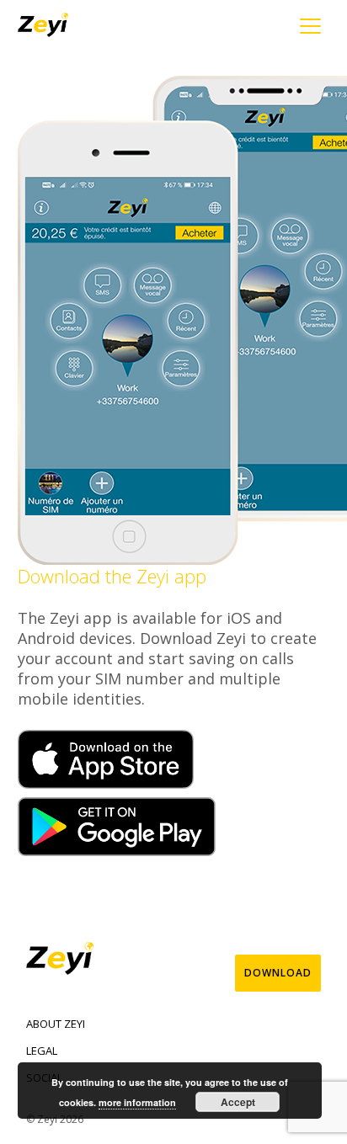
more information (137, 1102)
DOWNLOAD (278, 973)
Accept (238, 1101)
